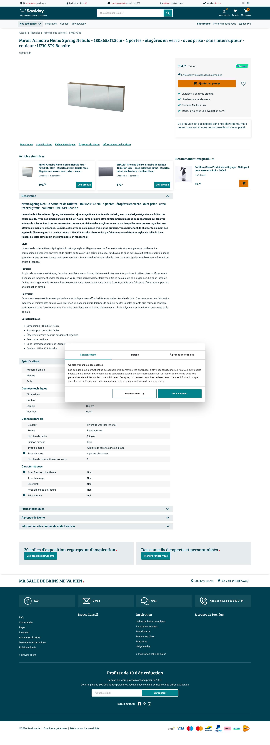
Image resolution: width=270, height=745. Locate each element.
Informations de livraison (117, 144)
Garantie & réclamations (32, 642)
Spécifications (44, 144)
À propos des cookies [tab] (182, 354)
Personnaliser (132, 393)
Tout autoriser (179, 393)
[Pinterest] (144, 704)
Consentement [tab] (88, 354)
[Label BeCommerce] (236, 728)
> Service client (27, 655)
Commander (26, 622)
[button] (243, 84)
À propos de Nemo (89, 144)
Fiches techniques (65, 144)
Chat (153, 601)
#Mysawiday (143, 646)
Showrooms (203, 24)
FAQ (36, 601)
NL (248, 3)
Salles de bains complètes (151, 621)
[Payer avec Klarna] (227, 728)
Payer (22, 627)
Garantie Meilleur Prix (194, 105)
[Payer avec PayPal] (218, 728)
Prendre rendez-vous (224, 24)
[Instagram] (149, 704)
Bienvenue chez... (146, 636)
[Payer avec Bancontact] (208, 728)
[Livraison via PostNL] (246, 728)
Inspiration (51, 24)
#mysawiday (79, 24)
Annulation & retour (29, 637)
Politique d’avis (27, 647)
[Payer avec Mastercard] (199, 728)
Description (26, 144)
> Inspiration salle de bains (151, 654)
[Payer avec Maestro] (190, 728)
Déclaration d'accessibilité (84, 728)
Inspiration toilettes (147, 626)
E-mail (96, 601)
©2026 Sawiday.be (29, 728)
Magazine (141, 641)
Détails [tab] (135, 354)
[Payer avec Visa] (180, 728)
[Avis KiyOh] (171, 728)
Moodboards (143, 631)
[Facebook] (139, 704)
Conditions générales (55, 728)
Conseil (64, 24)
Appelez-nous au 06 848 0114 (226, 601)
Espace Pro (244, 24)
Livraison (24, 632)
